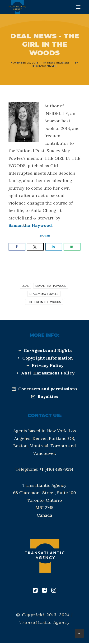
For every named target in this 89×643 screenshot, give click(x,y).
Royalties (47, 396)
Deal (25, 285)
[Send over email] (72, 247)
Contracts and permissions (47, 389)
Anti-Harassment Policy (48, 373)
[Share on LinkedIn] (53, 247)
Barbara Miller (44, 65)
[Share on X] (35, 247)
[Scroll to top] (79, 633)
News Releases (58, 62)
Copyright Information (47, 358)
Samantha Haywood (30, 225)
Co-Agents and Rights (48, 350)
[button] (78, 7)
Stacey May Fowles (43, 294)
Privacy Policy (48, 365)
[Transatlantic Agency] (17, 7)
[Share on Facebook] (17, 247)
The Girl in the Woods (44, 302)
